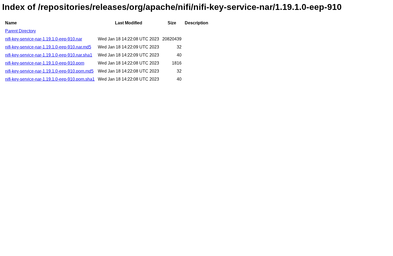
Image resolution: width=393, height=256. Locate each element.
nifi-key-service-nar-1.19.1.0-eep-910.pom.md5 (49, 71)
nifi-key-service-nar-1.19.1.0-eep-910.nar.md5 (48, 47)
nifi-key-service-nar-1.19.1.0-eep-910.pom (44, 63)
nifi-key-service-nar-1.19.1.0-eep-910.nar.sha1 (48, 55)
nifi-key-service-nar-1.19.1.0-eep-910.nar (43, 39)
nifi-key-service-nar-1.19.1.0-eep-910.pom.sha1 (50, 79)
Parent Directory (20, 31)
